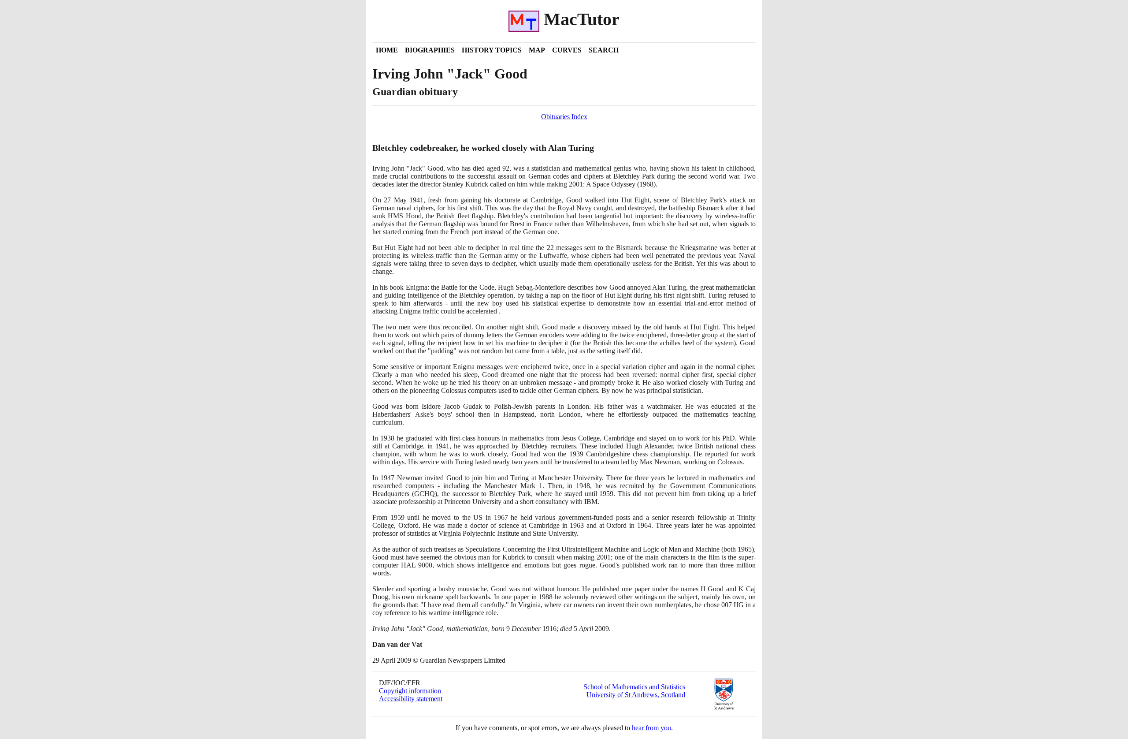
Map (537, 50)
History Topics (492, 50)
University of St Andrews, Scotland (635, 694)
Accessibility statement (410, 698)
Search (604, 50)
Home (387, 50)
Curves (567, 50)
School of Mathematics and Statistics (634, 686)
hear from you (651, 728)
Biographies (430, 50)
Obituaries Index (564, 116)
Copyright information (410, 690)
